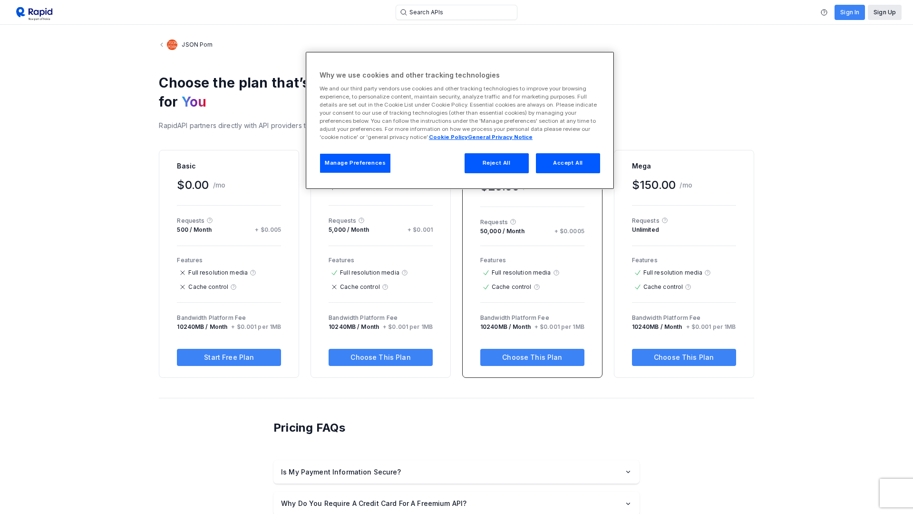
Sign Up (885, 12)
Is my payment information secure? (341, 472)
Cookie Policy (448, 137)
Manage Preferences (355, 162)
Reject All (497, 162)
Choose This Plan (380, 357)
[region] (459, 120)
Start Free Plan (229, 357)
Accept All (568, 162)
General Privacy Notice (500, 137)
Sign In (849, 12)
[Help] (824, 12)
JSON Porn (197, 44)
